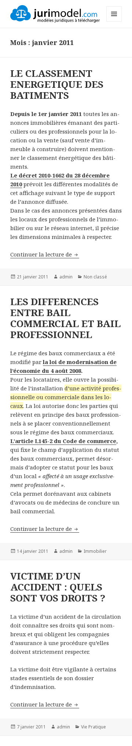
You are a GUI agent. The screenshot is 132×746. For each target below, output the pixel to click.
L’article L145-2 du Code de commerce (63, 441)
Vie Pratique (93, 727)
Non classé (95, 277)
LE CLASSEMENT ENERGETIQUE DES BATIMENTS (56, 84)
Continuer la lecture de (44, 254)
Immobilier (95, 551)
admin (66, 277)
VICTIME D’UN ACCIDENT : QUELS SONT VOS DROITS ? (57, 586)
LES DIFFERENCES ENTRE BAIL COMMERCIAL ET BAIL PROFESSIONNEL (65, 318)
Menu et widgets (114, 21)
